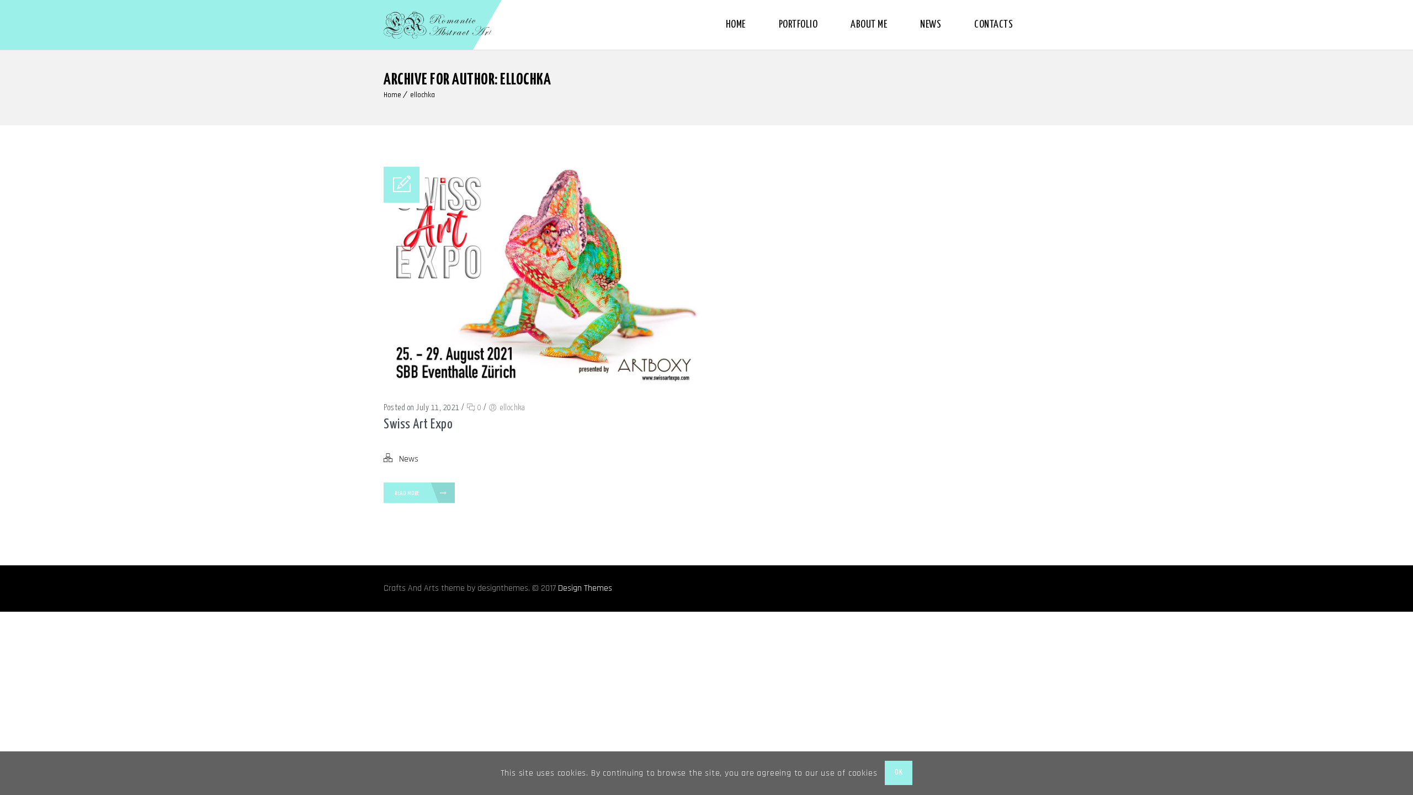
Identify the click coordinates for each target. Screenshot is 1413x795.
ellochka (422, 95)
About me (869, 24)
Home (736, 24)
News (930, 24)
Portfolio (798, 24)
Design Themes (585, 588)
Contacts (993, 24)
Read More (408, 493)
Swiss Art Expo (418, 424)
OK (898, 772)
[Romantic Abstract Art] (438, 25)
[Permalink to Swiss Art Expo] (542, 388)
